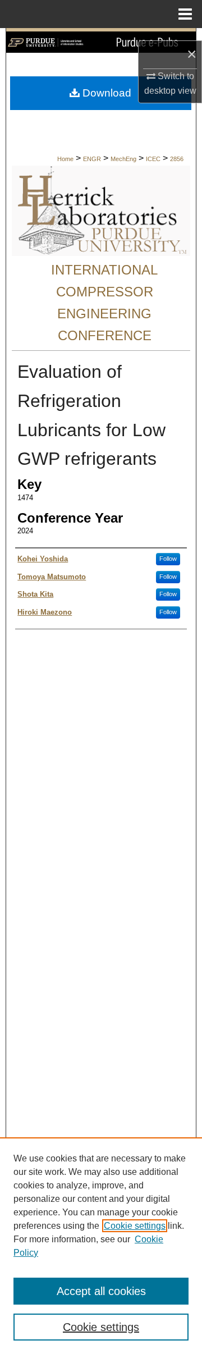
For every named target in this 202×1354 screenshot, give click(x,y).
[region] (101, 1245)
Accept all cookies (101, 1291)
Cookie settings (135, 1226)
